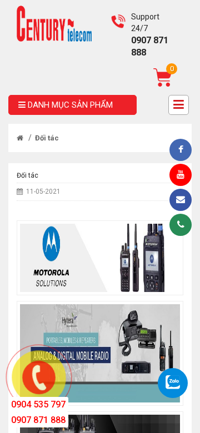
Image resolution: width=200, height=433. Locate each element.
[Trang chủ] (20, 138)
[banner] (54, 22)
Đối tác (47, 138)
